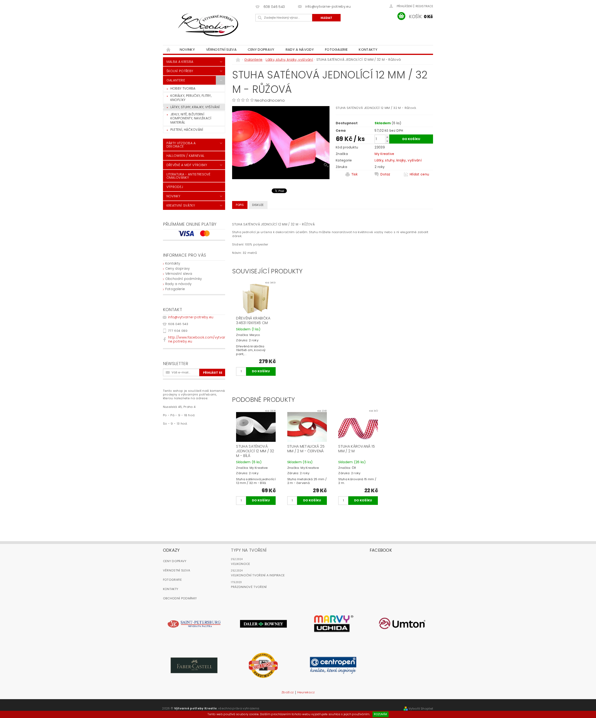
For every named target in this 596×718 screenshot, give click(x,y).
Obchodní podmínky (183, 278)
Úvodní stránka (168, 49)
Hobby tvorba (183, 88)
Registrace (424, 6)
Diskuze (258, 205)
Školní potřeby (179, 71)
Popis (240, 205)
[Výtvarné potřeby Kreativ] (208, 24)
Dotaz (385, 174)
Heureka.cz (306, 693)
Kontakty (368, 49)
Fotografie (172, 579)
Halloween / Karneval (185, 155)
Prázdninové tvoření (249, 587)
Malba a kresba (179, 61)
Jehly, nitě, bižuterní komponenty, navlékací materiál (191, 118)
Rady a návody (300, 49)
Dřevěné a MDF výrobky (186, 165)
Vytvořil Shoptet (421, 709)
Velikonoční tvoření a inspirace (258, 575)
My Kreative (384, 153)
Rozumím (380, 714)
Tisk (354, 174)
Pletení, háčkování (186, 129)
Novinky (187, 49)
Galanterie (175, 80)
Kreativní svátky (180, 205)
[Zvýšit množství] (387, 137)
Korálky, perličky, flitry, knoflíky (190, 97)
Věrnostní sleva (221, 49)
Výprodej (174, 187)
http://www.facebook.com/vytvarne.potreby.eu (196, 339)
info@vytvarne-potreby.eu (190, 317)
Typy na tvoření (249, 550)
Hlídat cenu (419, 174)
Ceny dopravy (261, 49)
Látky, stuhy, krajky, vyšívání (195, 107)
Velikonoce (240, 564)
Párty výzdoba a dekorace (181, 145)
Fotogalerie (336, 49)
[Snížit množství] (387, 141)
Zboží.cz (287, 693)
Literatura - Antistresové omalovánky (188, 176)
